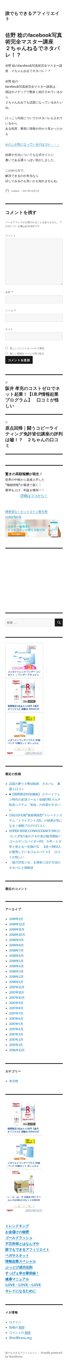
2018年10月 (17, 934)
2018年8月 (16, 945)
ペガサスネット (17, 1255)
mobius (15, 191)
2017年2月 (16, 1039)
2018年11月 (16, 929)
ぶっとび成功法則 (18, 1267)
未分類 (13, 1081)
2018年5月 (16, 961)
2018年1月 (16, 982)
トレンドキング (17, 1226)
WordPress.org (20, 1338)
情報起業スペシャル (20, 1261)
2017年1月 (16, 1045)
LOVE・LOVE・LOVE (23, 1285)
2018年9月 (16, 940)
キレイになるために (20, 1291)
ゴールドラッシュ (18, 1237)
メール (10, 310)
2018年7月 (16, 950)
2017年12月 (17, 987)
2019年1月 (16, 919)
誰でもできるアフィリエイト (32, 15)
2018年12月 (17, 924)
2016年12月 (17, 1050)
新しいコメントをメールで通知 (27, 348)
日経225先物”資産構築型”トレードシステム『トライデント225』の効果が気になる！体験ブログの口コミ (35, 820)
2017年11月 (16, 992)
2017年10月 (17, 997)
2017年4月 (16, 1029)
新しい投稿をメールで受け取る (27, 353)
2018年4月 (16, 966)
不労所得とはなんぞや (22, 1243)
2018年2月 (16, 976)
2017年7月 (16, 1013)
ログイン (15, 1322)
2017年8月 (16, 1008)
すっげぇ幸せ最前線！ (22, 1273)
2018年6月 (16, 955)
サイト (9, 329)
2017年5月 (16, 1024)
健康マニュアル (17, 1279)
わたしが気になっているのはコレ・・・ (32, 144)
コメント (10, 235)
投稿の (16, 1327)
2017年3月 (16, 1034)
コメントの (19, 1332)
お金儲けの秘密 (17, 1232)
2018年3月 (16, 971)
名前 (9, 292)
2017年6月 (16, 1018)
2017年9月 (16, 1003)
